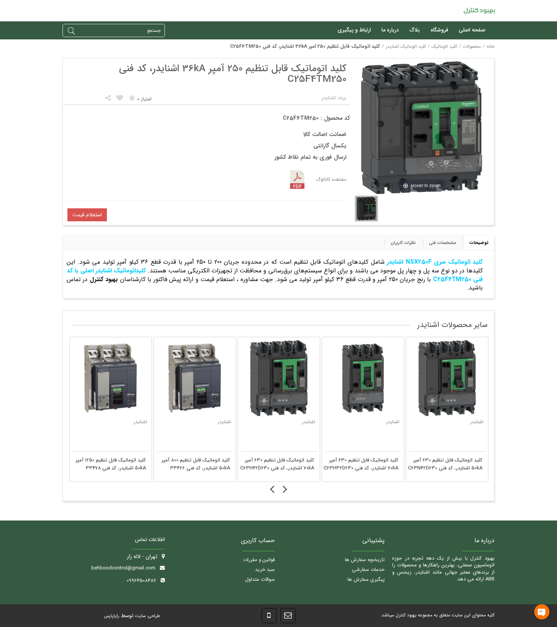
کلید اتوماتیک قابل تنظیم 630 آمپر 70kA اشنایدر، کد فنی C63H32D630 (361, 464)
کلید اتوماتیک (444, 46)
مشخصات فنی (442, 242)
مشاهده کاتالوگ (331, 179)
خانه (490, 46)
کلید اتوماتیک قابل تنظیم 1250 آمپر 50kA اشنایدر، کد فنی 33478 (110, 464)
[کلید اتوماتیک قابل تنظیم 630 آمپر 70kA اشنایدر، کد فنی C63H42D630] (279, 378)
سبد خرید (265, 570)
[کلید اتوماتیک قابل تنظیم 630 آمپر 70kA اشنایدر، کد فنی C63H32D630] (363, 378)
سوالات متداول (260, 579)
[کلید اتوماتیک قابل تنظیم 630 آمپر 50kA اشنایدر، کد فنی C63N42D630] (447, 378)
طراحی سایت (146, 615)
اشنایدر (140, 421)
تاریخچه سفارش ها (365, 560)
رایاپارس (111, 615)
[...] (366, 208)
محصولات (472, 46)
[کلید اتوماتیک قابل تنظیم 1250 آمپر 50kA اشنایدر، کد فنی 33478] (110, 378)
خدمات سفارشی (368, 570)
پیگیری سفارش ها (366, 579)
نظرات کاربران (403, 242)
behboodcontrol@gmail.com (123, 568)
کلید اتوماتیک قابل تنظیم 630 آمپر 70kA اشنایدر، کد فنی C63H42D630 (277, 464)
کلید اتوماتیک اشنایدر (406, 46)
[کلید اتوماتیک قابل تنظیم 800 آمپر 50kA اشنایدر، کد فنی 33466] (194, 378)
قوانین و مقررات (259, 560)
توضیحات (478, 242)
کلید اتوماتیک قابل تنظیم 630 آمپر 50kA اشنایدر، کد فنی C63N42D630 (445, 464)
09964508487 (141, 581)
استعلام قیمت (87, 215)
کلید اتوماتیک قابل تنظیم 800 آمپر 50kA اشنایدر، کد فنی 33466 (195, 464)
